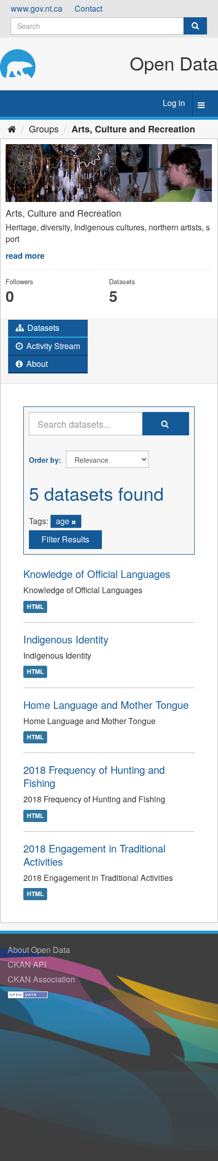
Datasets (42, 327)
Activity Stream (52, 346)
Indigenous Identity (65, 639)
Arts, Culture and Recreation (133, 128)
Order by (44, 460)
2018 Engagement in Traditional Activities (94, 855)
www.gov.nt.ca (36, 8)
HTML (35, 606)
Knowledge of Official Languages (96, 573)
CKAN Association (41, 979)
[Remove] (73, 522)
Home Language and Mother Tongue (106, 704)
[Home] (12, 128)
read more (25, 255)
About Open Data (39, 949)
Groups (44, 128)
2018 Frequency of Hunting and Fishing (94, 776)
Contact (88, 8)
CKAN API (27, 964)
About (36, 363)
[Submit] (195, 26)
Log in (174, 103)
